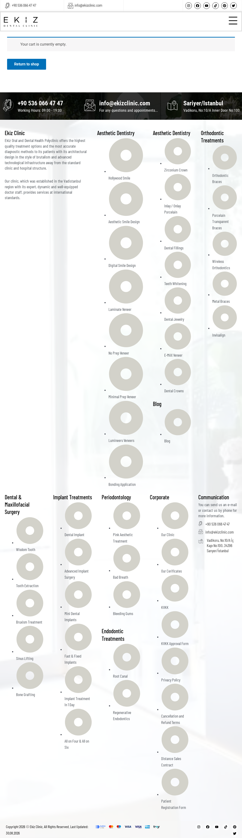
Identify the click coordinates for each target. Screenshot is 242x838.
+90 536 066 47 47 (24, 5)
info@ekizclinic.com (88, 5)
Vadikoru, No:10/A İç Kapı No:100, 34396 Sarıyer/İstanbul (220, 545)
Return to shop (26, 64)
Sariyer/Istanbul (203, 103)
